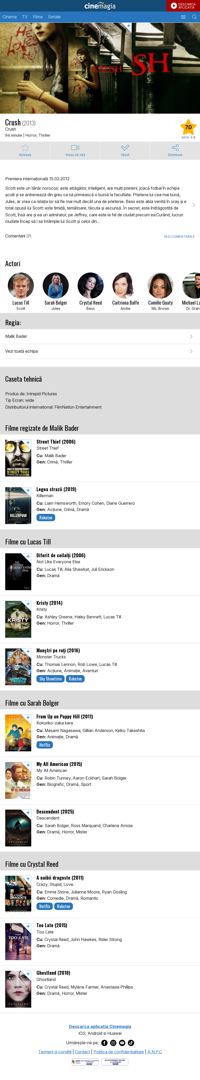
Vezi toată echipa (21, 351)
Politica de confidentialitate (118, 1051)
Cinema (10, 16)
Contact (82, 1051)
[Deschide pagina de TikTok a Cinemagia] (131, 1043)
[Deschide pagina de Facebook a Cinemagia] (104, 1043)
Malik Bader (16, 336)
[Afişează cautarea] (194, 16)
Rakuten (45, 517)
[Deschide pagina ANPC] (85, 1061)
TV (25, 16)
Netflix (44, 745)
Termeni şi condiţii (55, 1051)
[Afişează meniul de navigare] (183, 16)
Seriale (54, 16)
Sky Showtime (50, 679)
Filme (38, 16)
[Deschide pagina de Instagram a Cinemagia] (113, 1043)
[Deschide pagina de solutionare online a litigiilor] (114, 1061)
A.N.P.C (154, 1051)
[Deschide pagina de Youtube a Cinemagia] (122, 1043)
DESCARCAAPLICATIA (187, 5)
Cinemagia (100, 5)
